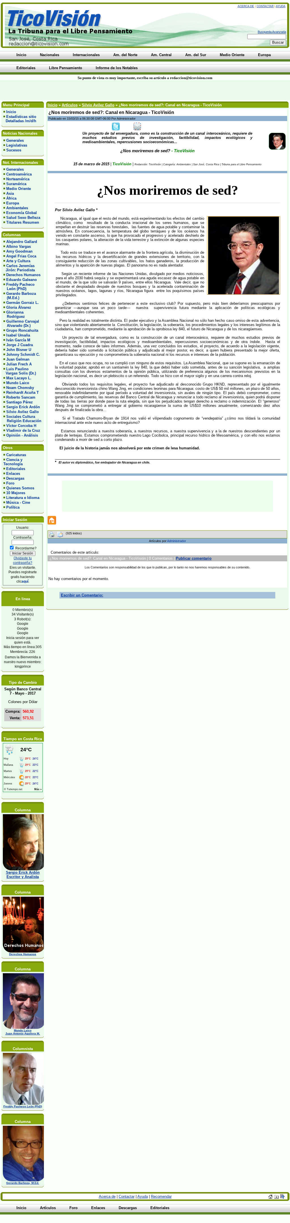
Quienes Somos (20, 488)
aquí (25, 581)
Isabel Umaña (18, 335)
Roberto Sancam (20, 397)
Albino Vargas (18, 246)
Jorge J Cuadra (19, 345)
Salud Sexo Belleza (23, 217)
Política (13, 507)
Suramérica (16, 184)
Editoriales (15, 469)
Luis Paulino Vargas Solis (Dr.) (19, 371)
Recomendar (161, 1196)
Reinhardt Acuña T (22, 392)
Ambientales (17, 208)
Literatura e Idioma (22, 498)
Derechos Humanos (23, 275)
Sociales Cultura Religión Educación (22, 418)
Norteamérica (17, 179)
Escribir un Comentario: (82, 595)
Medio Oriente (18, 189)
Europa (12, 203)
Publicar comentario (194, 558)
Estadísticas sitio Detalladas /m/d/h (19, 119)
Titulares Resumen (22, 222)
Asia (10, 193)
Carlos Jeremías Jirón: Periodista (19, 268)
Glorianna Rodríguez (14, 314)
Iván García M (18, 340)
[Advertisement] (69, 90)
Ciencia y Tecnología (13, 462)
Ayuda (280, 6)
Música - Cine (18, 502)
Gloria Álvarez (18, 307)
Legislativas (16, 145)
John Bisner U (18, 350)
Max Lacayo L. (18, 378)
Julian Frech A (19, 364)
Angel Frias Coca (21, 256)
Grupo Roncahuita (22, 330)
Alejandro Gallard (21, 242)
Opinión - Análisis (22, 435)
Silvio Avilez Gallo (22, 412)
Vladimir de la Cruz (23, 430)
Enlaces (13, 473)
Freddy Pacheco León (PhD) (19, 286)
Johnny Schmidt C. (23, 354)
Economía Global (21, 213)
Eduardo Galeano (21, 280)
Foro (10, 483)
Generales (15, 140)
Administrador (176, 541)
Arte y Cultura (18, 261)
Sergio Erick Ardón (23, 407)
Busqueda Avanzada (272, 31)
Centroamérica (19, 174)
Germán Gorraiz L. (22, 303)
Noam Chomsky (20, 388)
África (11, 198)
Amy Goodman (19, 251)
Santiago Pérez (19, 402)
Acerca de (246, 6)
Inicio (11, 112)
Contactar (265, 6)
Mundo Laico (17, 383)
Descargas (15, 478)
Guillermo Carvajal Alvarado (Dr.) (21, 323)
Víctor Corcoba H (21, 426)
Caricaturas (16, 455)
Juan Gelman (17, 359)
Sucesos (13, 150)
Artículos (70, 105)
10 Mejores (15, 493)
